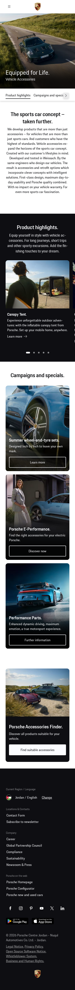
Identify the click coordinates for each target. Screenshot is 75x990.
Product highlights (18, 95)
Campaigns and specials (50, 95)
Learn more (14, 336)
